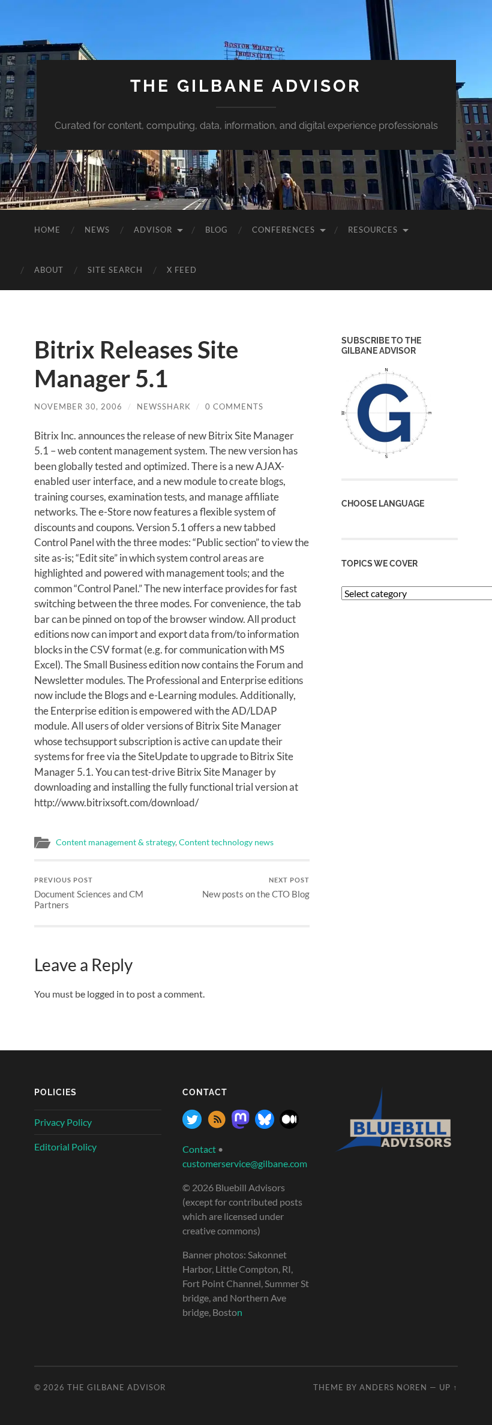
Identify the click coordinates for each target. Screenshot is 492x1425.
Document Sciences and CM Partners (88, 893)
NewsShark (164, 406)
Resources (373, 229)
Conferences (283, 229)
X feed (182, 270)
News (97, 229)
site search (115, 270)
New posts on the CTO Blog (256, 887)
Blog (216, 229)
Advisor (153, 229)
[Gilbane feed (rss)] (216, 1125)
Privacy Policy (63, 1122)
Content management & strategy (115, 842)
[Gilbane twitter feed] (192, 1125)
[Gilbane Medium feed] (289, 1125)
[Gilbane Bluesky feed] (264, 1125)
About (49, 270)
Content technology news (226, 842)
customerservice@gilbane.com (244, 1163)
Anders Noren (393, 1387)
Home (47, 229)
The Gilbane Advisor (246, 86)
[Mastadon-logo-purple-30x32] (241, 1125)
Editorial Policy (65, 1146)
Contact (199, 1149)
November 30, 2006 (78, 406)
